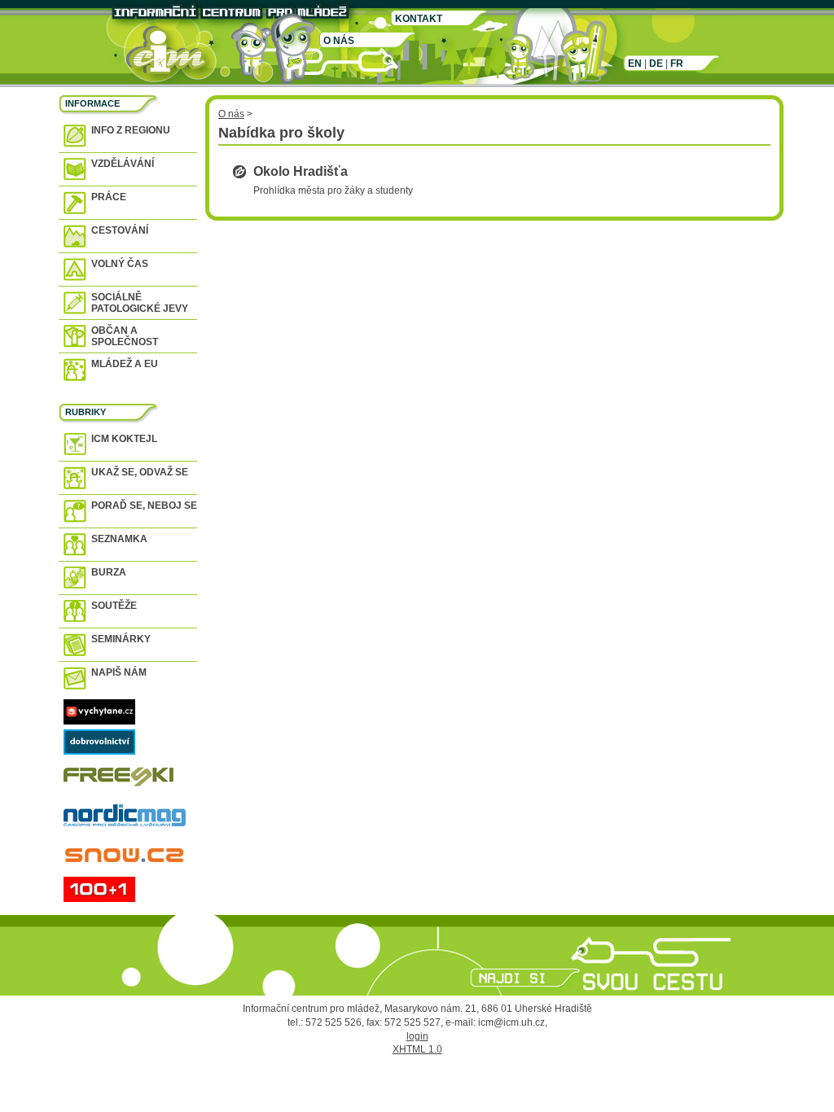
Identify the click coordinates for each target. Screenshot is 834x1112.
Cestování (119, 230)
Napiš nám (119, 672)
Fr (676, 63)
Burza (108, 572)
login (417, 1036)
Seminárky (121, 639)
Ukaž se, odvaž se (139, 472)
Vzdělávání (122, 163)
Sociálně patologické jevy (139, 302)
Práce (108, 197)
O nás (338, 40)
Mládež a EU (124, 364)
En (635, 63)
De (656, 63)
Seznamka (119, 539)
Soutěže (114, 605)
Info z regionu (130, 130)
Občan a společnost (124, 336)
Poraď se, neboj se (144, 505)
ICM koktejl (124, 438)
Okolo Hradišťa (300, 171)
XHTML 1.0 (417, 1049)
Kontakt (418, 18)
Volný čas (119, 263)
